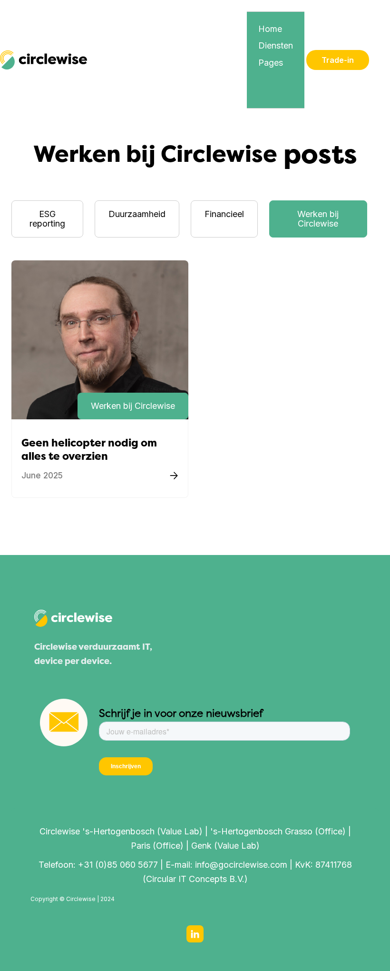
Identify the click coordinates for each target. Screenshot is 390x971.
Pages (270, 63)
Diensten (275, 45)
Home (270, 29)
